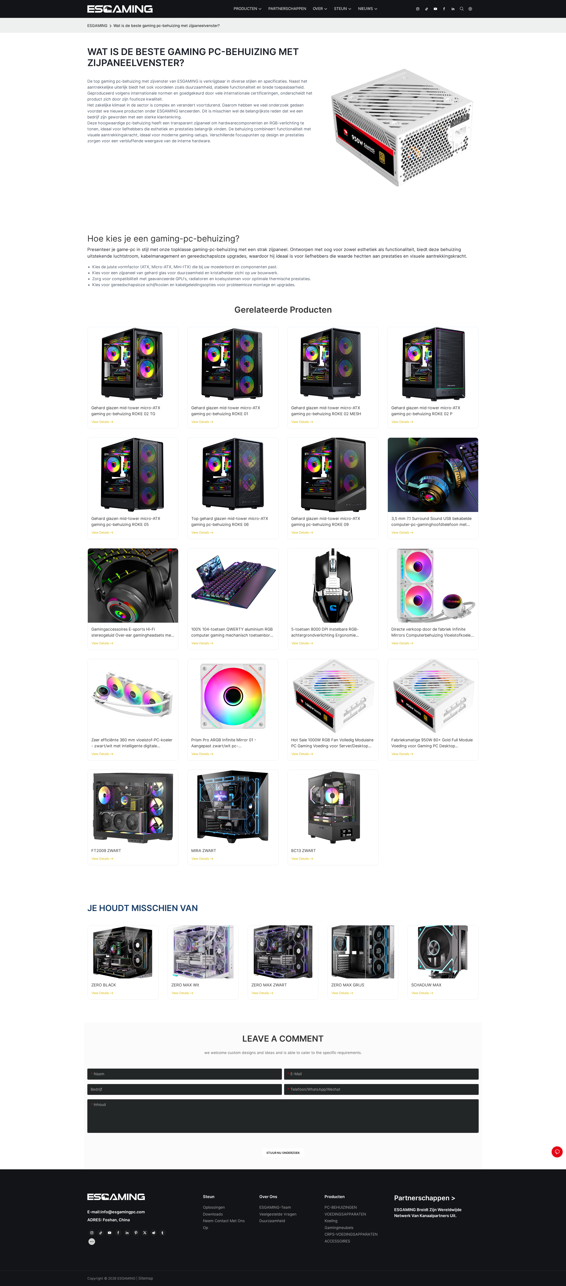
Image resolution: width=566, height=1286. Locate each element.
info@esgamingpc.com (123, 1212)
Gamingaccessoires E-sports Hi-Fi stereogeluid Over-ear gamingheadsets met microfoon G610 (131, 632)
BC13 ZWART (303, 850)
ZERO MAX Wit (185, 985)
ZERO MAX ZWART (269, 985)
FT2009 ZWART (106, 850)
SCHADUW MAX (426, 985)
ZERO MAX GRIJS (347, 985)
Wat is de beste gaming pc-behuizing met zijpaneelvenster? (166, 25)
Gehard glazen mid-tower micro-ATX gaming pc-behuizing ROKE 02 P (425, 410)
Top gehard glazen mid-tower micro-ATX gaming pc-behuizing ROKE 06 (229, 521)
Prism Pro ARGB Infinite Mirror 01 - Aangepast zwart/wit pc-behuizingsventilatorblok (223, 743)
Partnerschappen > (424, 1198)
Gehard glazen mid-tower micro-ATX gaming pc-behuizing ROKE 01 (225, 410)
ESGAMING (97, 25)
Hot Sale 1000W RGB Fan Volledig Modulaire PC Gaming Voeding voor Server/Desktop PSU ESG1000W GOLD (332, 743)
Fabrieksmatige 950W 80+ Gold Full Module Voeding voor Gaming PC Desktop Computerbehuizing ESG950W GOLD (432, 743)
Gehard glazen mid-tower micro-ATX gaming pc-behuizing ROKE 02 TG (125, 410)
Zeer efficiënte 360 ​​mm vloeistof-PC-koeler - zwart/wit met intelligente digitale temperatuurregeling (131, 743)
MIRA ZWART (203, 850)
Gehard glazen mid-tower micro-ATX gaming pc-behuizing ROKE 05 (125, 521)
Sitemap (145, 1278)
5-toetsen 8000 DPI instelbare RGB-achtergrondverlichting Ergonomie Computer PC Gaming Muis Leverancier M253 (328, 632)
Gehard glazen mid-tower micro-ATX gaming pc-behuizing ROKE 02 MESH (326, 410)
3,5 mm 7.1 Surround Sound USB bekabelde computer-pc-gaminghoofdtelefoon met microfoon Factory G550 (431, 521)
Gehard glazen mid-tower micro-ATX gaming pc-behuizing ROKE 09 (325, 521)
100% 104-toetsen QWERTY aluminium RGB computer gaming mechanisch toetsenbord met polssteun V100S (232, 632)
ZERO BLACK (103, 985)
